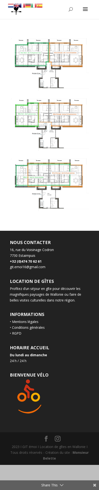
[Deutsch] (28, 5)
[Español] (40, 5)
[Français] (22, 5)
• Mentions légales (24, 321)
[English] (16, 5)
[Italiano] (34, 5)
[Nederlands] (11, 5)
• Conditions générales (27, 327)
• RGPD (15, 333)
